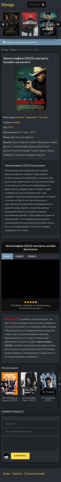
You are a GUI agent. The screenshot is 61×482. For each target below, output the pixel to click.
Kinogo (5, 49)
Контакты (17, 473)
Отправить (20, 456)
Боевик (13, 49)
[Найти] (43, 5)
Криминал (31, 117)
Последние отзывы (35, 473)
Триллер (43, 117)
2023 (10, 127)
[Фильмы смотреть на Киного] (8, 4)
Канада (16, 122)
